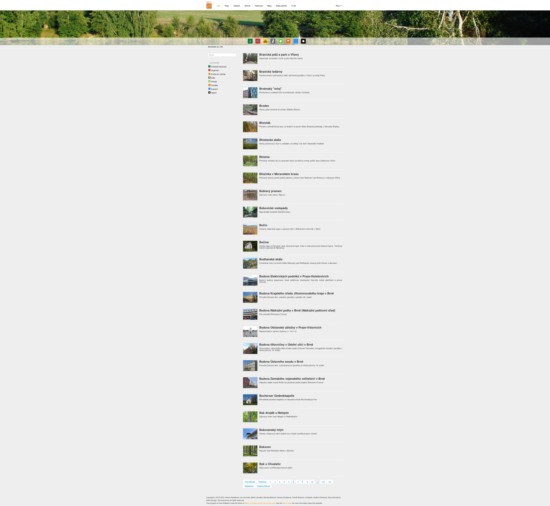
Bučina (264, 242)
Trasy (227, 5)
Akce (338, 5)
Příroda (214, 81)
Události (236, 5)
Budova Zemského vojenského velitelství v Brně (292, 378)
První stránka (250, 481)
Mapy (269, 5)
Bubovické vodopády (273, 208)
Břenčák (264, 123)
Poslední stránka (263, 486)
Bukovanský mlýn (271, 430)
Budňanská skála (270, 259)
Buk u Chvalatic (270, 464)
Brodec (264, 105)
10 (312, 481)
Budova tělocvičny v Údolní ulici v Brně (286, 344)
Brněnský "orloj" (270, 88)
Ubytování (215, 70)
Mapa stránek (281, 5)
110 (323, 481)
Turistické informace (219, 66)
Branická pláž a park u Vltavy (279, 54)
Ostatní (214, 92)
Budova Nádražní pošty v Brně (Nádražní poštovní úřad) (297, 310)
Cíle (218, 5)
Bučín (263, 225)
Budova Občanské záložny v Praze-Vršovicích (290, 327)
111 (329, 481)
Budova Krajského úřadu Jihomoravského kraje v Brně (296, 293)
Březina (264, 157)
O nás (293, 5)
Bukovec (265, 447)
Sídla (213, 78)
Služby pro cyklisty (218, 74)
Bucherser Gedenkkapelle (276, 395)
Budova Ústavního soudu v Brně (281, 361)
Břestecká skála (270, 140)
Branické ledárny (270, 71)
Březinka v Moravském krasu (279, 174)
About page (287, 503)
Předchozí (262, 481)
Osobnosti (259, 5)
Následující (249, 486)
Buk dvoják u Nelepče (274, 413)
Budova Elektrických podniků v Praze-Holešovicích (294, 276)
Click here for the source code (263, 503)
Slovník (247, 5)
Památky (214, 85)
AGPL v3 (247, 503)
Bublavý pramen (270, 191)
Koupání (214, 89)
